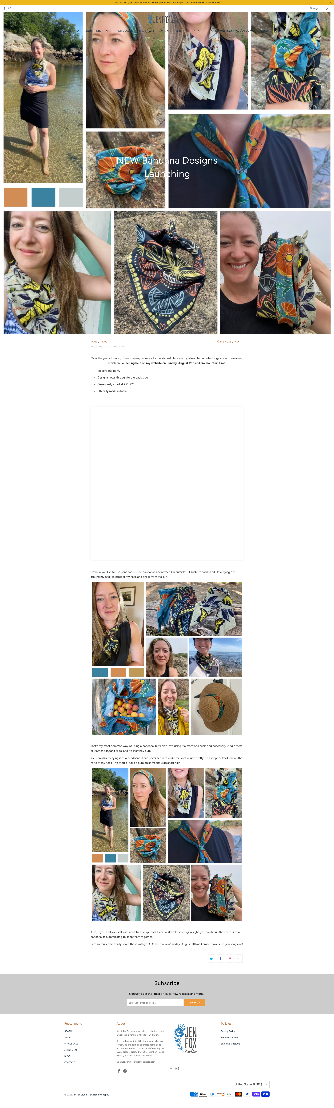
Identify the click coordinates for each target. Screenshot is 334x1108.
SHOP (67, 1037)
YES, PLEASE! (291, 562)
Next (238, 341)
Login (316, 8)
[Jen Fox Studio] (165, 20)
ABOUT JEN (70, 1050)
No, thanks (291, 588)
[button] (125, 31)
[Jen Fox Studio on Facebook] (4, 8)
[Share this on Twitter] (211, 959)
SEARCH (68, 1031)
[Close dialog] (325, 519)
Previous (225, 341)
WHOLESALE (71, 1043)
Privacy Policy (228, 1031)
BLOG (67, 1056)
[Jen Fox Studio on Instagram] (9, 8)
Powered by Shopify (99, 1094)
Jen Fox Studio (80, 1094)
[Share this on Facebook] (220, 959)
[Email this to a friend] (238, 959)
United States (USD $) (249, 1084)
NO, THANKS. (291, 575)
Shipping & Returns (230, 1043)
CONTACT (69, 1062)
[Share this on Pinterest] (229, 959)
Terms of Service (229, 1037)
